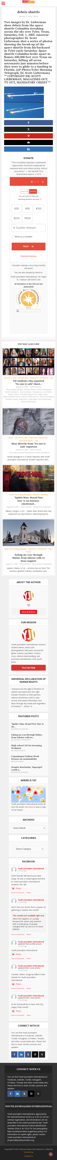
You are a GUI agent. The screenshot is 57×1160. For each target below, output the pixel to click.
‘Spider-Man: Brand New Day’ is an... (27, 725)
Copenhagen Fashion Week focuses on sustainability (25, 757)
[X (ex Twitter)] (42, 1054)
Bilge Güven (32, 394)
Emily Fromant (29, 390)
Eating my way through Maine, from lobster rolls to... (26, 736)
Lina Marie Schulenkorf (43, 564)
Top (51, 378)
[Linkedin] (21, 1054)
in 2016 (37, 174)
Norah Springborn (12, 392)
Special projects (26, 441)
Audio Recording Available (20, 494)
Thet (39, 399)
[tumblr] (28, 1054)
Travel (28, 552)
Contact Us (28, 1156)
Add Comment (35, 387)
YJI (37, 16)
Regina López (43, 394)
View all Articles (28, 612)
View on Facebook (17, 893)
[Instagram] (35, 1054)
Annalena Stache (12, 399)
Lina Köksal (47, 392)
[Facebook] (14, 1054)
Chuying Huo (37, 392)
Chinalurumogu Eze (46, 397)
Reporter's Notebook (39, 378)
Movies (36, 494)
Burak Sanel (46, 399)
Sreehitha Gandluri (16, 390)
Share (29, 893)
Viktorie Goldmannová (29, 397)
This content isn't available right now (28, 915)
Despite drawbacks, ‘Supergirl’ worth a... (26, 768)
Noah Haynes (19, 761)
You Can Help (28, 667)
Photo (18, 888)
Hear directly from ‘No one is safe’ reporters (29, 445)
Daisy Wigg (32, 399)
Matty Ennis (23, 399)
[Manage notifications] (51, 1154)
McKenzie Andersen (43, 507)
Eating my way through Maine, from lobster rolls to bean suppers (28, 557)
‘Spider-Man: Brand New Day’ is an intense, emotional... (28, 500)
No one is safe (10, 378)
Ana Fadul (23, 394)
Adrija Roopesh (19, 750)
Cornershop (28, 1152)
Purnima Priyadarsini (43, 390)
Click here (29, 807)
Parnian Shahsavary (28, 402)
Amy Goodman (25, 392)
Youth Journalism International (23, 453)
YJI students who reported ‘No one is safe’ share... (28, 382)
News (10, 438)
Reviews (44, 494)
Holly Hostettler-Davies (11, 397)
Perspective (23, 378)
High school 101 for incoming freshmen (26, 746)
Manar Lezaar (13, 394)
